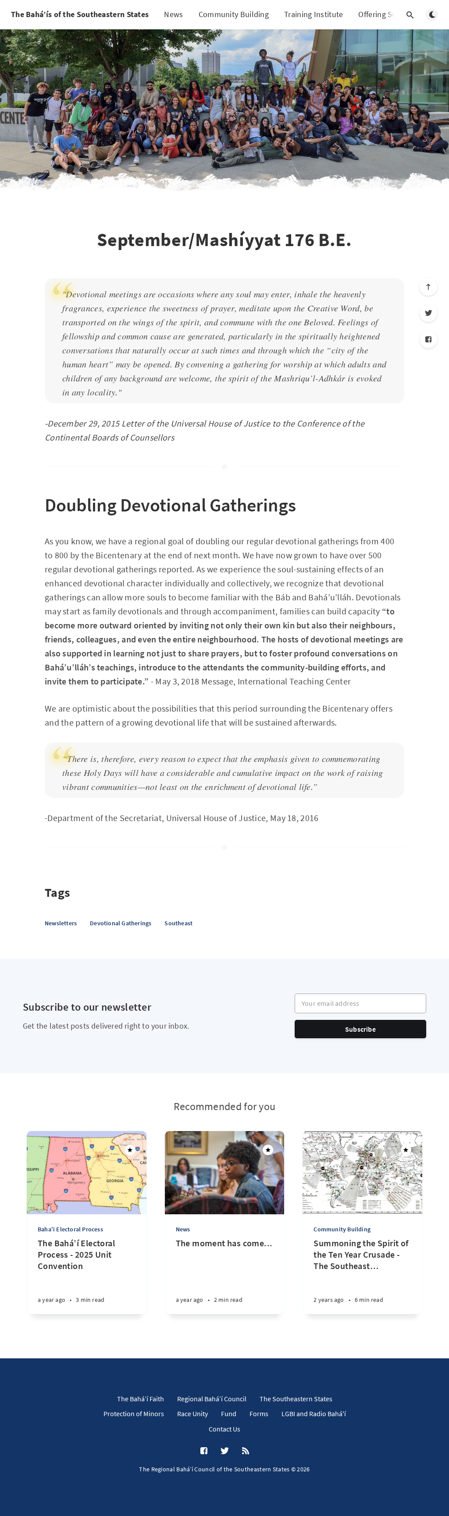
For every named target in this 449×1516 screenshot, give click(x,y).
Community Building (234, 14)
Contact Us (224, 1428)
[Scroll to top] (428, 287)
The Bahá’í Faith (140, 1398)
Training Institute (313, 14)
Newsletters (61, 923)
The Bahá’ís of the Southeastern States (80, 14)
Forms (258, 1413)
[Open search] (410, 15)
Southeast (178, 923)
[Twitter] (428, 313)
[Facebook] (428, 339)
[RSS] (245, 1451)
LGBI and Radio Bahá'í (314, 1413)
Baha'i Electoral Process (70, 1229)
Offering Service (385, 14)
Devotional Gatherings (120, 923)
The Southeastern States (296, 1398)
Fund (228, 1413)
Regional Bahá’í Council (211, 1398)
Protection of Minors (133, 1413)
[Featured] (130, 1150)
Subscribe (360, 1029)
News (173, 14)
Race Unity (192, 1413)
